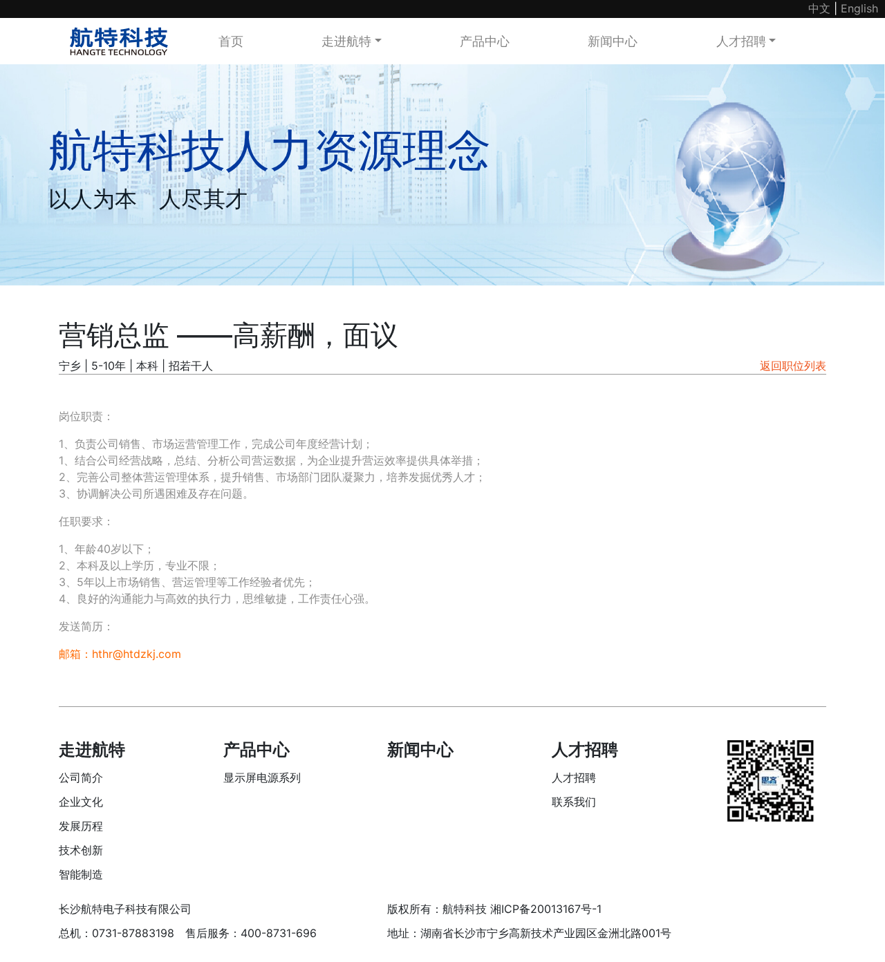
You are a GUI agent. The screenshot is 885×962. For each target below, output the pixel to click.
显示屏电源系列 (262, 777)
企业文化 (81, 802)
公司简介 (81, 777)
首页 (230, 41)
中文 (819, 8)
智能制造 (81, 874)
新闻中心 (612, 41)
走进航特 (346, 41)
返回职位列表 (793, 365)
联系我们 (574, 802)
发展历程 (81, 826)
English (859, 8)
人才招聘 (741, 41)
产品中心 (485, 41)
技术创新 (81, 850)
